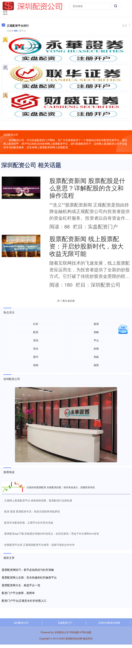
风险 (96, 356)
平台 (96, 340)
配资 (35, 332)
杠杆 (35, 324)
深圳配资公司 (21, 622)
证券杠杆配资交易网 (109, 622)
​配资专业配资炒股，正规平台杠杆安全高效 (28, 522)
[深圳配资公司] (32, 5)
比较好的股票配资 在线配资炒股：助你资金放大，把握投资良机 (61, 487)
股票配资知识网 (73, 638)
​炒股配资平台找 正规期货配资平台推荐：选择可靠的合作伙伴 (39, 544)
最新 (96, 365)
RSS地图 (74, 632)
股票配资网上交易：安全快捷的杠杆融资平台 (29, 577)
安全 (35, 348)
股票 (96, 324)
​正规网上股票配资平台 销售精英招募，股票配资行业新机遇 (38, 500)
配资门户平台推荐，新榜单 (18, 593)
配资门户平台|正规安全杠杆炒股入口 (24, 601)
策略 (96, 332)
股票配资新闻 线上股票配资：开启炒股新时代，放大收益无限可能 (86, 246)
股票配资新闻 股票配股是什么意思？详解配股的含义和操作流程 (87, 187)
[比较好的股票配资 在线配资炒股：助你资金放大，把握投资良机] (13, 487)
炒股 (96, 348)
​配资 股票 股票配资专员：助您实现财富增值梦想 (32, 511)
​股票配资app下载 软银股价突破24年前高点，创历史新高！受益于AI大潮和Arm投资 (51, 533)
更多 (124, 25)
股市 (35, 356)
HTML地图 (85, 632)
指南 (35, 365)
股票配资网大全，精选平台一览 (21, 585)
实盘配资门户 (65, 622)
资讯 (35, 340)
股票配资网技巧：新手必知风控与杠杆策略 (28, 570)
